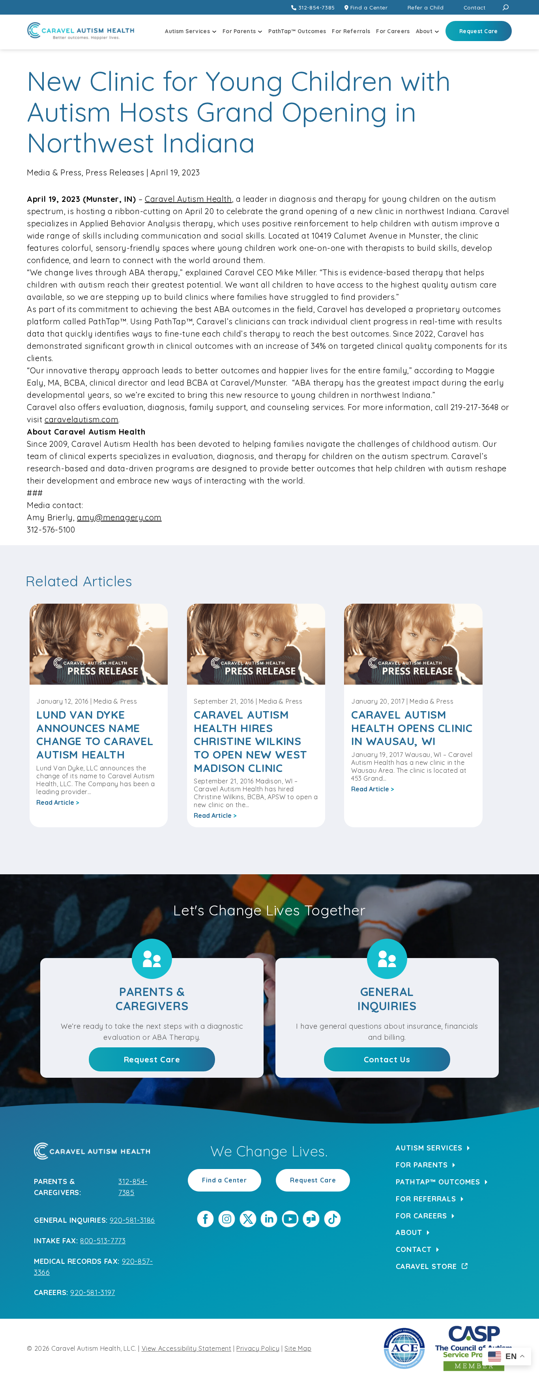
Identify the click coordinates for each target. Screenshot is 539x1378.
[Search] (506, 7)
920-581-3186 (132, 1220)
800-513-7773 (102, 1240)
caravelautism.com (81, 419)
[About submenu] (436, 31)
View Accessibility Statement (187, 1348)
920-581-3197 (92, 1292)
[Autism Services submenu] (214, 31)
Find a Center (224, 1180)
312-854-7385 (316, 7)
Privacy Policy (257, 1348)
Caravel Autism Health (188, 199)
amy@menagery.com (119, 517)
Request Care (313, 1180)
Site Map (297, 1348)
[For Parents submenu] (260, 31)
